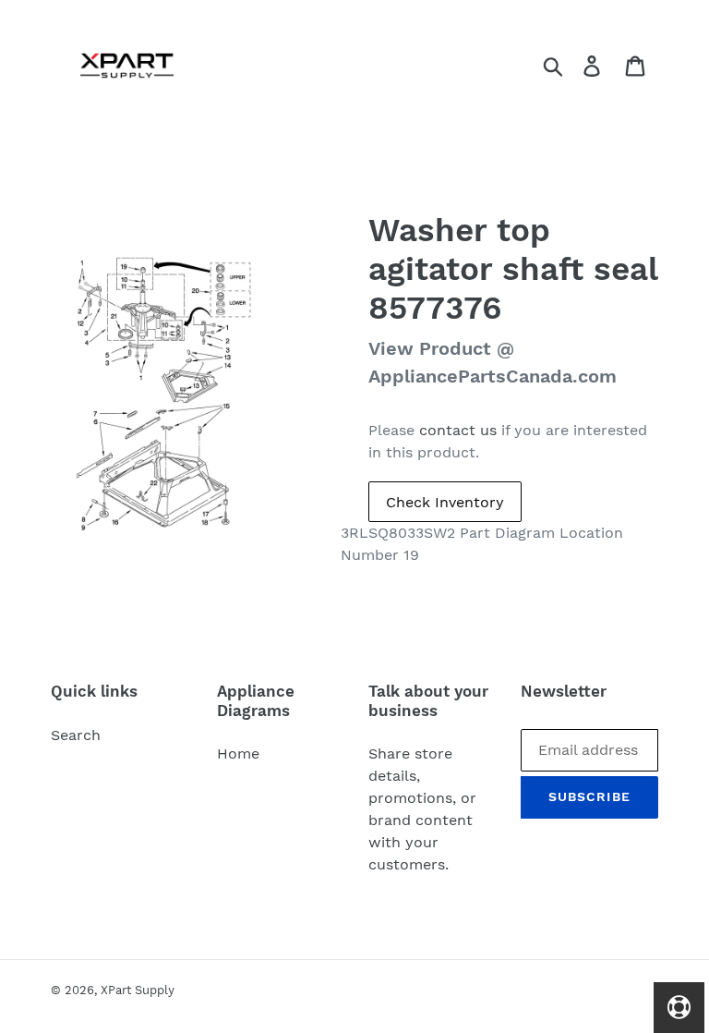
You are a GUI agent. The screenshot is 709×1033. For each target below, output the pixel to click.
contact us (458, 430)
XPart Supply (137, 990)
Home (238, 753)
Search (76, 735)
